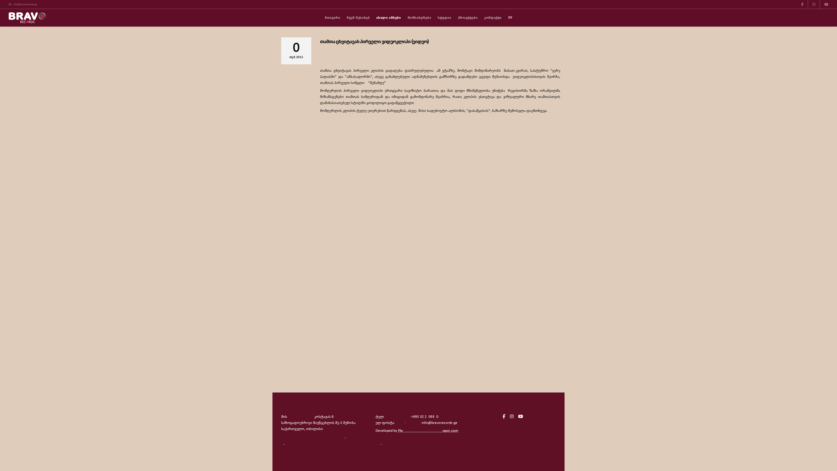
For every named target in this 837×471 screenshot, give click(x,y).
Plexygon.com (428, 431)
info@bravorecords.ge (25, 4)
